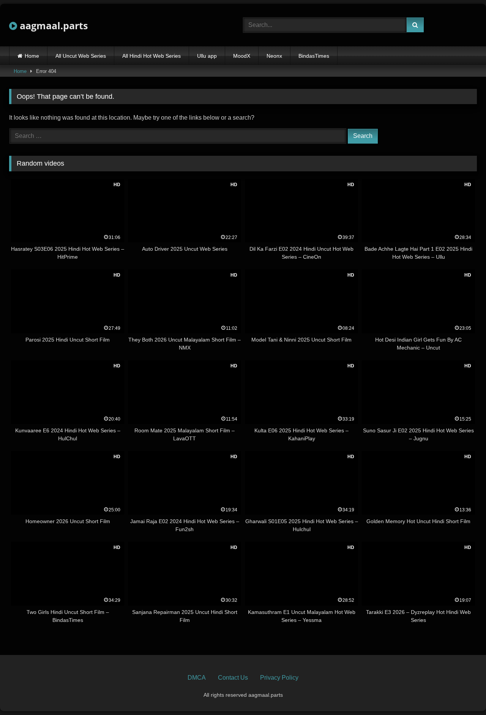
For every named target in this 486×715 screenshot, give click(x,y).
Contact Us (233, 677)
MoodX (241, 56)
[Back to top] (462, 692)
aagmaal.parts (52, 25)
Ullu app (207, 56)
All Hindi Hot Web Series (151, 56)
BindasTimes (313, 56)
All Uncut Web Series (80, 56)
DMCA (197, 677)
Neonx (274, 56)
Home (32, 56)
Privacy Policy (279, 677)
